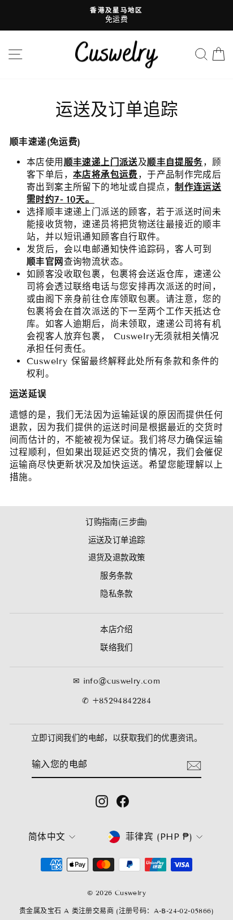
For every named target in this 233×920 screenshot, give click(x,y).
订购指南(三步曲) (116, 522)
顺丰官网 (45, 261)
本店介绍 (116, 629)
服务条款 (116, 576)
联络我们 (116, 648)
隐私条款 (116, 594)
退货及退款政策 (116, 558)
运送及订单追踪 (116, 540)
